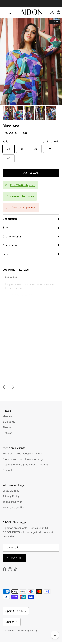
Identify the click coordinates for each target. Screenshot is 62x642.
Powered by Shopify (27, 630)
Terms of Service (12, 501)
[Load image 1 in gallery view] (31, 61)
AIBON (13, 630)
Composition (10, 245)
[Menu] (3, 12)
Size (5, 227)
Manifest (8, 416)
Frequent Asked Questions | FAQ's (23, 453)
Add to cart (31, 172)
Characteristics (12, 236)
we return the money (22, 196)
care (5, 254)
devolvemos (37, 3)
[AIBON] (31, 12)
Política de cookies (14, 507)
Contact (7, 470)
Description (10, 218)
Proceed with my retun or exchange (23, 459)
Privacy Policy (11, 496)
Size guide (9, 421)
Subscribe (14, 558)
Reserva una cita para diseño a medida (26, 464)
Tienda (7, 427)
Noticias (7, 433)
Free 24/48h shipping (22, 185)
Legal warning (11, 490)
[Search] (11, 12)
